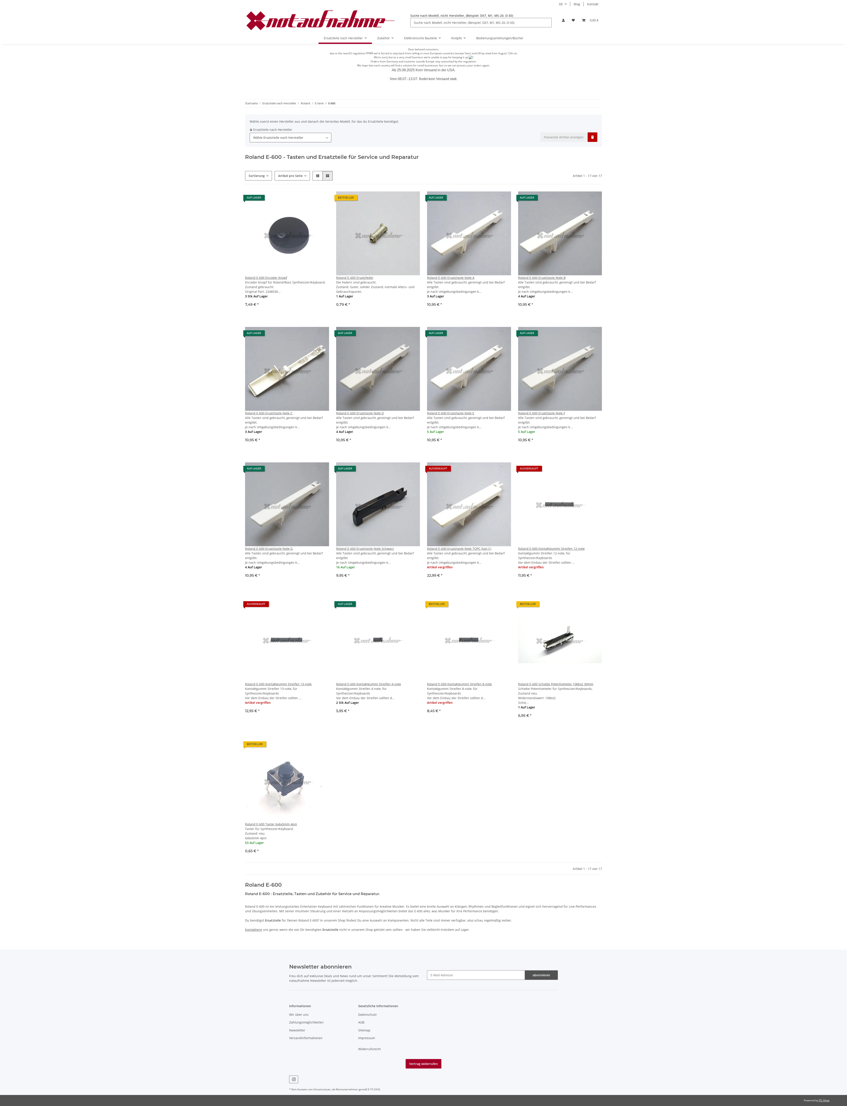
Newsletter (297, 1030)
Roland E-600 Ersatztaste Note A (450, 278)
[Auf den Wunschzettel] (321, 199)
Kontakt (592, 4)
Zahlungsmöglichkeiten (306, 1022)
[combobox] (290, 137)
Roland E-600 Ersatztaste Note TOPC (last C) (459, 548)
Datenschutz (367, 1014)
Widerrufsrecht (369, 1049)
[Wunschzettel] (573, 20)
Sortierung (257, 176)
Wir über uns (299, 1014)
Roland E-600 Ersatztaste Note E (450, 413)
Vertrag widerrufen (423, 1064)
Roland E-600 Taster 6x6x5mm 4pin (271, 824)
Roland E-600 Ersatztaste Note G (269, 548)
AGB (361, 1022)
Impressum (366, 1038)
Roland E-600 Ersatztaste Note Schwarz (365, 548)
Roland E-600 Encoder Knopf (266, 278)
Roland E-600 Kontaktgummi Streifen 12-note (551, 548)
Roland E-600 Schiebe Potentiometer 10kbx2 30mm (555, 684)
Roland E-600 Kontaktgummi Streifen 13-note (278, 684)
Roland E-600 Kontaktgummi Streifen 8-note (459, 684)
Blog (577, 4)
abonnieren (541, 975)
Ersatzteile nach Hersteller (272, 130)
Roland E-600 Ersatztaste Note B (542, 278)
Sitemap (364, 1030)
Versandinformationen (305, 1038)
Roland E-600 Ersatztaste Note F (541, 413)
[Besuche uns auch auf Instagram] (293, 1079)
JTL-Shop (824, 1100)
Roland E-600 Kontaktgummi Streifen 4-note (368, 684)
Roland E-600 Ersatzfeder (354, 278)
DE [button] (561, 4)
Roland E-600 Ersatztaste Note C (268, 413)
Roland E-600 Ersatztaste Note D (360, 413)
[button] (563, 20)
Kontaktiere (253, 930)
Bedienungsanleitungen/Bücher (499, 38)
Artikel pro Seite (290, 176)
